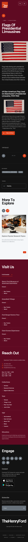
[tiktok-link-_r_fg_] (3, 462)
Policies (11, 535)
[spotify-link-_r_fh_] (7, 462)
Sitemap (13, 537)
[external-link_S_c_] (14, 368)
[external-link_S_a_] (14, 364)
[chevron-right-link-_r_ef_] (24, 252)
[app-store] (8, 480)
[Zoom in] (16, 111)
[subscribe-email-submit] (23, 508)
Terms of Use (20, 537)
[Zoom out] (20, 111)
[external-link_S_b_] (14, 366)
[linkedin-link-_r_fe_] (16, 458)
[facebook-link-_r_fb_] (3, 458)
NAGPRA (5, 535)
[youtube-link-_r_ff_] (20, 458)
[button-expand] (23, 217)
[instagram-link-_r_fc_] (7, 458)
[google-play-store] (8, 485)
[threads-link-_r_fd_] (12, 458)
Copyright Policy (20, 535)
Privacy (6, 537)
